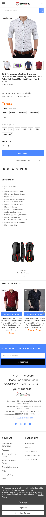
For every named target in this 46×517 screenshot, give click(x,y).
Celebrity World (31, 459)
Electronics (29, 443)
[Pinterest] (26, 169)
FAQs (4, 471)
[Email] (8, 169)
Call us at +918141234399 (23, 418)
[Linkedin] (21, 169)
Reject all (23, 507)
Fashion (28, 447)
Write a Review (7, 85)
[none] (23, 37)
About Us (5, 450)
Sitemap (5, 479)
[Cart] (42, 3)
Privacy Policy (7, 475)
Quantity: (6, 141)
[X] (17, 169)
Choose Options (11, 314)
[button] (23, 161)
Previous (2, 312)
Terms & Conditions (10, 467)
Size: (8, 125)
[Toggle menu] (3, 3)
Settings (23, 502)
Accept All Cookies (23, 513)
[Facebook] (4, 169)
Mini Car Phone (23, 273)
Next (43, 312)
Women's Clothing (32, 455)
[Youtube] (30, 424)
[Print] (13, 169)
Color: (9, 108)
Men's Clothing (31, 451)
